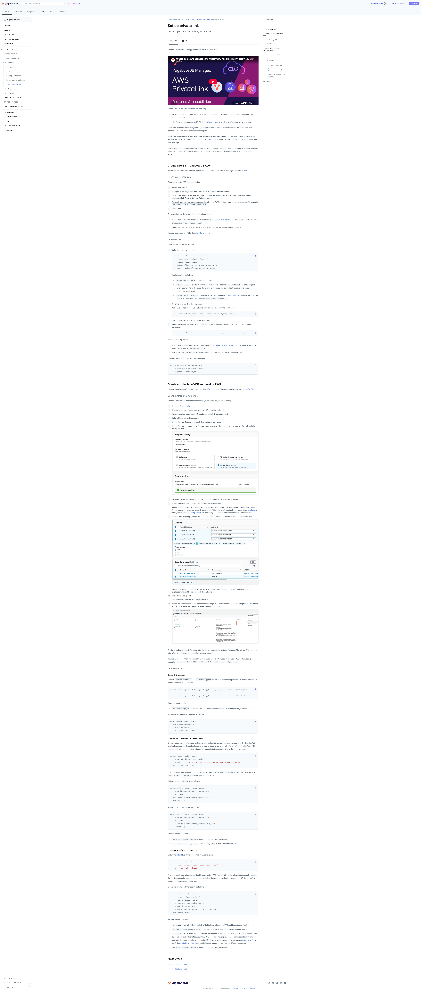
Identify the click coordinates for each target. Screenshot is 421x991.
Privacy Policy (236, 988)
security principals (210, 122)
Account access (10, 117)
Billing (6, 121)
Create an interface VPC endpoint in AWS (271, 49)
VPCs (8, 71)
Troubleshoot (10, 130)
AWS (175, 41)
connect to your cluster (221, 220)
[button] (414, 3)
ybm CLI (247, 171)
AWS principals (234, 295)
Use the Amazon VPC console (273, 56)
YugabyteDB (172, 19)
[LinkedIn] (281, 983)
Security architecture (13, 126)
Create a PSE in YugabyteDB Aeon (273, 34)
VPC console (213, 139)
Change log (8, 43)
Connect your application (182, 964)
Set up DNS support (275, 65)
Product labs (9, 35)
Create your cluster (12, 89)
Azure (188, 41)
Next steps (266, 81)
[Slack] (269, 983)
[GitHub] (273, 983)
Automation (9, 112)
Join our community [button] (15, 982)
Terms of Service (249, 988)
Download (11, 978)
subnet (179, 855)
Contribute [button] (269, 19)
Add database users (180, 969)
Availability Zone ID (194, 513)
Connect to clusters (13, 97)
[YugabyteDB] (10, 3)
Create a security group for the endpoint (276, 70)
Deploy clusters (10, 49)
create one (252, 510)
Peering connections (13, 76)
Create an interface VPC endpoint (276, 75)
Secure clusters (10, 93)
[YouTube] (285, 983)
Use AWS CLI (270, 60)
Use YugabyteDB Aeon (273, 40)
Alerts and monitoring (13, 106)
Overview (7, 26)
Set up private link (14, 84)
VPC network (9, 62)
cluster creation (203, 233)
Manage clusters (11, 102)
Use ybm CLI (270, 44)
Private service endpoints (15, 80)
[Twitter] (277, 983)
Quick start (9, 30)
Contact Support (14, 987)
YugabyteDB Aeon (183, 19)
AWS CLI (250, 389)
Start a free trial (11, 39)
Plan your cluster (11, 54)
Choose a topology (12, 58)
